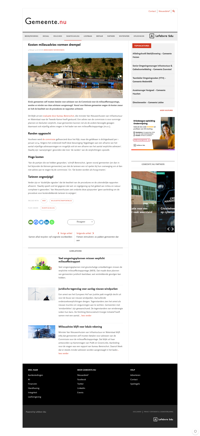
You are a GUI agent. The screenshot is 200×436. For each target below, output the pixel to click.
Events (80, 393)
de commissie (48, 139)
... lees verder (85, 316)
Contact (152, 11)
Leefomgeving (34, 397)
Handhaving (33, 388)
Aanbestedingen (35, 375)
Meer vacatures (166, 110)
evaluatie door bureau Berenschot (58, 116)
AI (29, 380)
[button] (168, 229)
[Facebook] (36, 222)
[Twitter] (41, 222)
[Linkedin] (46, 222)
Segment (137, 173)
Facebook (81, 380)
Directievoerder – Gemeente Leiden (148, 103)
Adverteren (135, 375)
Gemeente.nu (45, 23)
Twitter (80, 384)
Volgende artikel (83, 233)
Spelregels (135, 384)
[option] (154, 201)
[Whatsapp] (52, 222)
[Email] (30, 222)
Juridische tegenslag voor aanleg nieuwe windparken (88, 289)
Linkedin (81, 388)
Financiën (32, 384)
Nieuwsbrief (164, 11)
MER (44, 201)
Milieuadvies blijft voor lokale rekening (80, 327)
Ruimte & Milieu (48, 208)
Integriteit (32, 393)
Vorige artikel (66, 233)
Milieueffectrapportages (61, 201)
